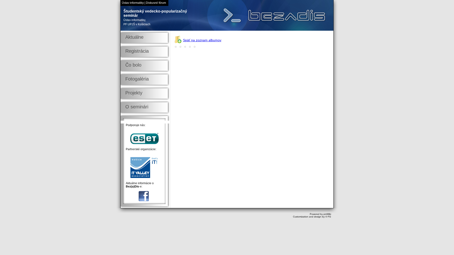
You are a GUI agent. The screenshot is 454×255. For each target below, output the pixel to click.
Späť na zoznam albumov (202, 40)
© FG (328, 216)
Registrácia (137, 51)
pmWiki (327, 214)
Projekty (133, 92)
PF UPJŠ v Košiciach (136, 24)
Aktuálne (134, 37)
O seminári (136, 106)
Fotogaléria (137, 78)
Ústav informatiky (133, 2)
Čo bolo (133, 65)
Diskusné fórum (156, 2)
